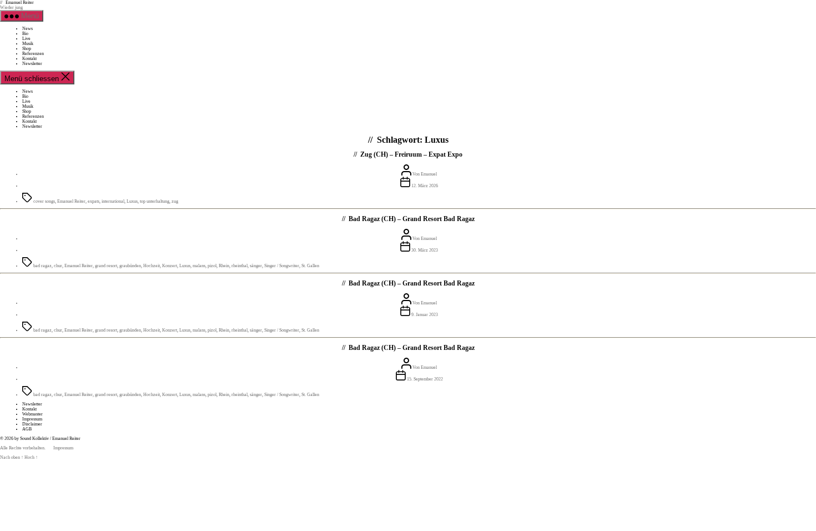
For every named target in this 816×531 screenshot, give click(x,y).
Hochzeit (151, 265)
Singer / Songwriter (281, 265)
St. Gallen (310, 265)
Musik (27, 43)
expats (93, 201)
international (113, 201)
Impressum (32, 419)
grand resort (106, 265)
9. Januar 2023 (424, 314)
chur (58, 265)
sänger (256, 265)
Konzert (169, 265)
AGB (27, 429)
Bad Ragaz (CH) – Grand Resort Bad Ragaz (412, 219)
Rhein (224, 265)
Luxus (132, 201)
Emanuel (429, 174)
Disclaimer (32, 424)
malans (199, 265)
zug (175, 201)
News (27, 28)
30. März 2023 (424, 250)
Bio (25, 33)
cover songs (44, 201)
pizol (212, 265)
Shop (26, 48)
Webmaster (32, 414)
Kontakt (29, 58)
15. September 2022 (425, 379)
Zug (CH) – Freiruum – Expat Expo (411, 154)
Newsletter (32, 63)
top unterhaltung (154, 201)
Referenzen (33, 53)
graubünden (130, 265)
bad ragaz (42, 265)
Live (26, 38)
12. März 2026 (424, 185)
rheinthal (239, 265)
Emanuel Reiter (20, 2)
